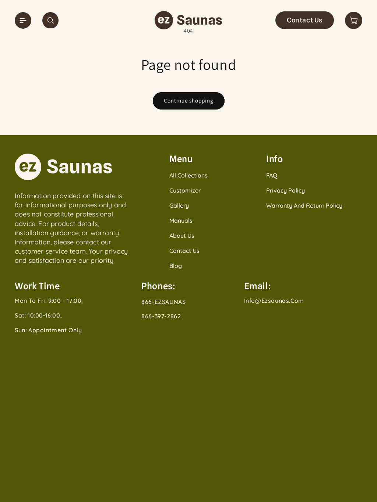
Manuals (181, 220)
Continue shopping (189, 100)
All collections (188, 175)
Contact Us (305, 20)
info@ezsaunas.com (274, 300)
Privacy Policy (285, 190)
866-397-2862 (161, 316)
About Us (181, 235)
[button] (50, 20)
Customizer (185, 190)
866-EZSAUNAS (163, 301)
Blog (175, 265)
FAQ (271, 175)
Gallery (179, 205)
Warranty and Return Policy (304, 205)
